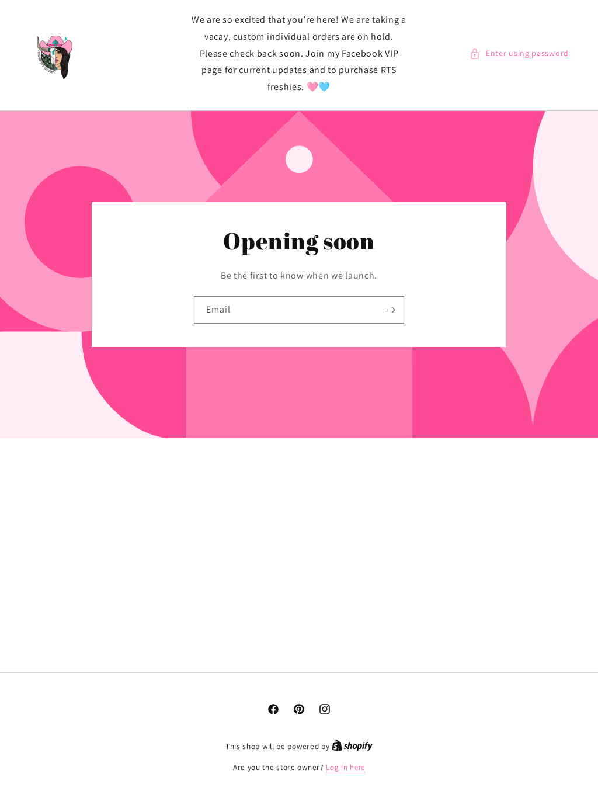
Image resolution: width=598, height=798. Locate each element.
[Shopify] (352, 746)
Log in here (345, 767)
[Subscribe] (391, 310)
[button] (519, 53)
